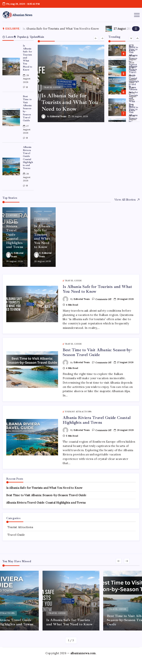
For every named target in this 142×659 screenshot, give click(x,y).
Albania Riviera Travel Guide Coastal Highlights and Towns (28, 157)
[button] (136, 28)
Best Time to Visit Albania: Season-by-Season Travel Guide (27, 108)
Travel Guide (16, 534)
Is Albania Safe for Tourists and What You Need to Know (58, 28)
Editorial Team (58, 116)
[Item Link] (11, 66)
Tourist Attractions (20, 527)
